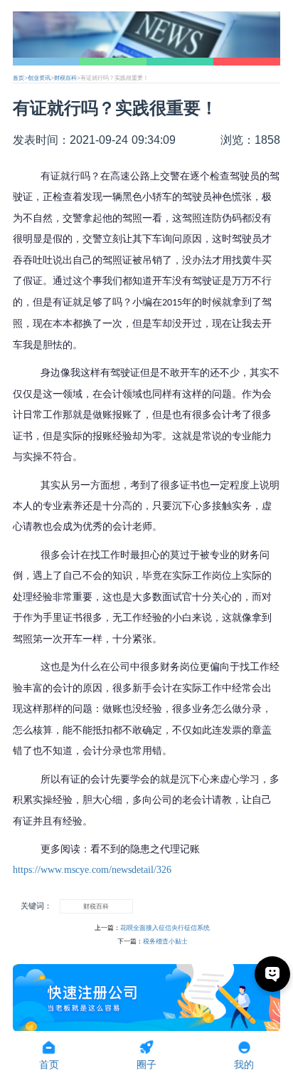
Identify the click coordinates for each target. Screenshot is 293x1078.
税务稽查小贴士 (165, 941)
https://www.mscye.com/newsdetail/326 (92, 869)
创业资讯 (39, 78)
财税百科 (65, 78)
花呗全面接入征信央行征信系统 (165, 927)
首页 (18, 78)
